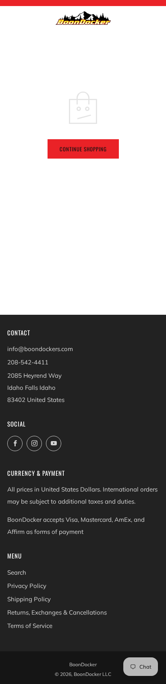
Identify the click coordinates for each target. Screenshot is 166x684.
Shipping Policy (29, 599)
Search (16, 572)
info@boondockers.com (40, 349)
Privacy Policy (26, 586)
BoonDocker (83, 664)
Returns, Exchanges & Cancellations (57, 612)
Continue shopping (83, 149)
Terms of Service (29, 626)
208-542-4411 (27, 362)
